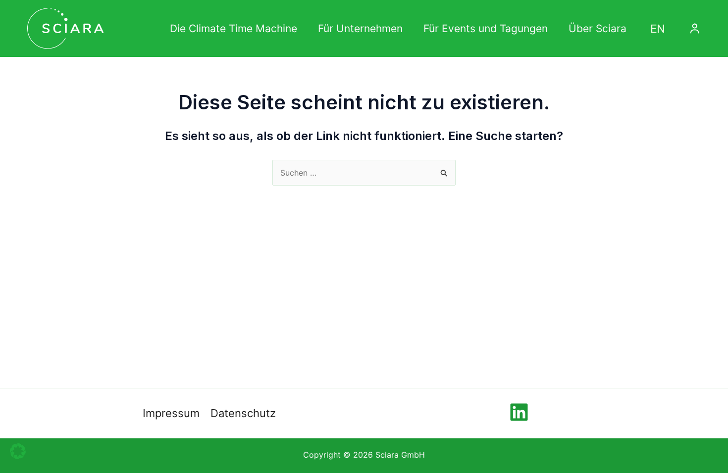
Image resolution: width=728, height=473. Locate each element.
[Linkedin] (519, 412)
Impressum (171, 413)
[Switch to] (657, 28)
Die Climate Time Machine (233, 28)
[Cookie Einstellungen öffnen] (18, 460)
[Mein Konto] (694, 28)
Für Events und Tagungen (485, 28)
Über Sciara (597, 28)
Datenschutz (243, 413)
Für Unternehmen (360, 28)
